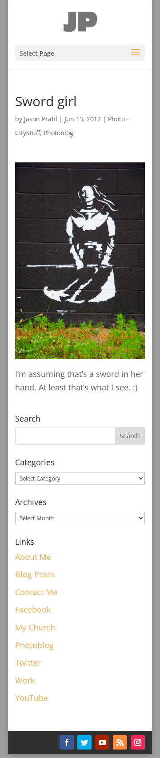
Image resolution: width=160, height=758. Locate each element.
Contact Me (36, 592)
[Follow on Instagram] (138, 742)
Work (25, 680)
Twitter (28, 662)
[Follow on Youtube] (102, 742)
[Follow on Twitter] (84, 742)
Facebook (33, 609)
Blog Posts (35, 574)
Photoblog (58, 132)
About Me (33, 556)
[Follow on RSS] (120, 742)
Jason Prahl (40, 119)
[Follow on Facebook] (67, 742)
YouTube (31, 697)
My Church (35, 627)
